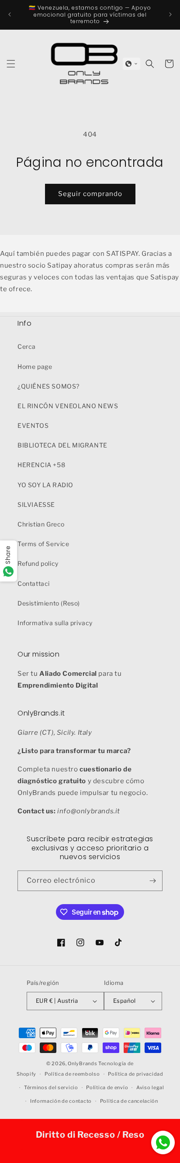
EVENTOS (32, 425)
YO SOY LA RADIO (45, 485)
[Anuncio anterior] (9, 14)
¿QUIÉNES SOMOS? (48, 386)
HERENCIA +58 (41, 464)
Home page (34, 366)
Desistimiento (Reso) (48, 603)
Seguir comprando (90, 194)
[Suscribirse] (152, 881)
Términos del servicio (51, 1087)
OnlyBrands (82, 1063)
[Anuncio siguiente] (170, 14)
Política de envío (107, 1087)
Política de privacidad (135, 1074)
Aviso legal (150, 1087)
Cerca (26, 346)
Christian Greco (41, 524)
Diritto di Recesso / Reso (90, 1134)
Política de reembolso (72, 1074)
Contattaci (33, 583)
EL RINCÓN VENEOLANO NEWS (67, 405)
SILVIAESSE (36, 504)
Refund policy (38, 563)
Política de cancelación (129, 1101)
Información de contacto (61, 1101)
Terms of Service (43, 543)
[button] (131, 64)
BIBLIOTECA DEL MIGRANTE (62, 445)
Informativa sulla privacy (55, 622)
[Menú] (11, 63)
